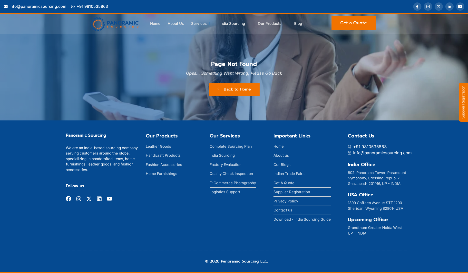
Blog (298, 23)
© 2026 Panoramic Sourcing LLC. (236, 261)
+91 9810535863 (92, 6)
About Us (176, 23)
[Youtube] (109, 198)
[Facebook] (417, 6)
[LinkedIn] (449, 6)
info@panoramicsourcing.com (38, 6)
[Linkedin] (99, 198)
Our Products (269, 23)
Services (199, 23)
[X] (439, 6)
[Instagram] (428, 6)
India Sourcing (232, 23)
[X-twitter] (89, 198)
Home (155, 23)
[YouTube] (460, 6)
